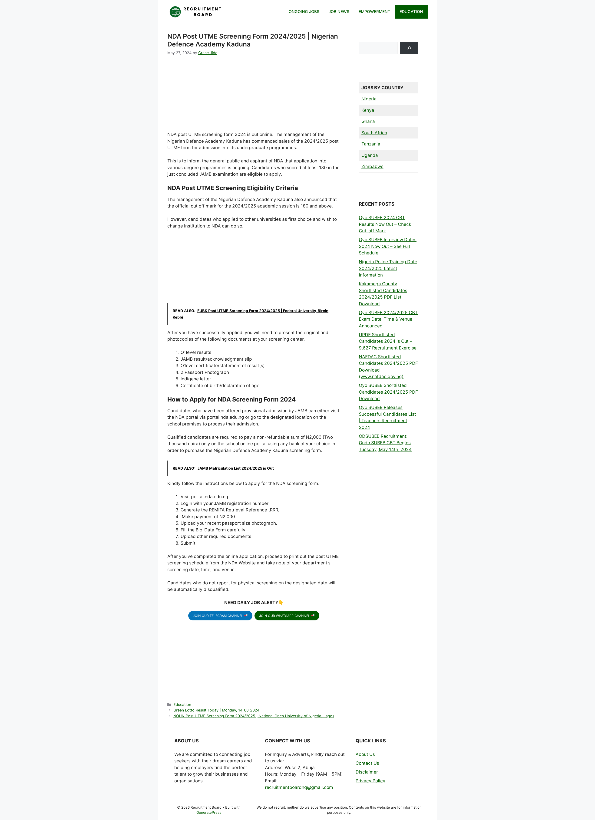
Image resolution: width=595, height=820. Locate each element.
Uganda (369, 155)
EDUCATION (411, 11)
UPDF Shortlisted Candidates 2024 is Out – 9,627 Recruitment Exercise (387, 341)
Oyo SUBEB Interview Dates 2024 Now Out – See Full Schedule (387, 246)
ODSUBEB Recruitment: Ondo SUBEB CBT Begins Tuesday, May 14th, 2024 (385, 443)
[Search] (409, 48)
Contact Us (367, 763)
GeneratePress (208, 812)
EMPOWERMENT (374, 11)
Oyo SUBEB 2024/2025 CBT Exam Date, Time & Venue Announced (388, 319)
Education (182, 704)
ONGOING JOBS (304, 11)
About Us (365, 754)
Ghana (368, 121)
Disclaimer (367, 772)
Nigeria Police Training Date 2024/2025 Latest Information (388, 268)
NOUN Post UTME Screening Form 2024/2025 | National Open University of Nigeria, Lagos (253, 716)
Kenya (367, 110)
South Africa (374, 132)
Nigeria (369, 99)
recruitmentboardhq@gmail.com (299, 787)
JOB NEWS (339, 11)
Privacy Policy (370, 781)
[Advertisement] (253, 96)
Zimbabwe (372, 166)
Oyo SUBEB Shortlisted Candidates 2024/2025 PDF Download (388, 392)
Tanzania (370, 144)
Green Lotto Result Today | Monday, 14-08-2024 (216, 710)
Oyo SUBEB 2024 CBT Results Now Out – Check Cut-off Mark (385, 224)
